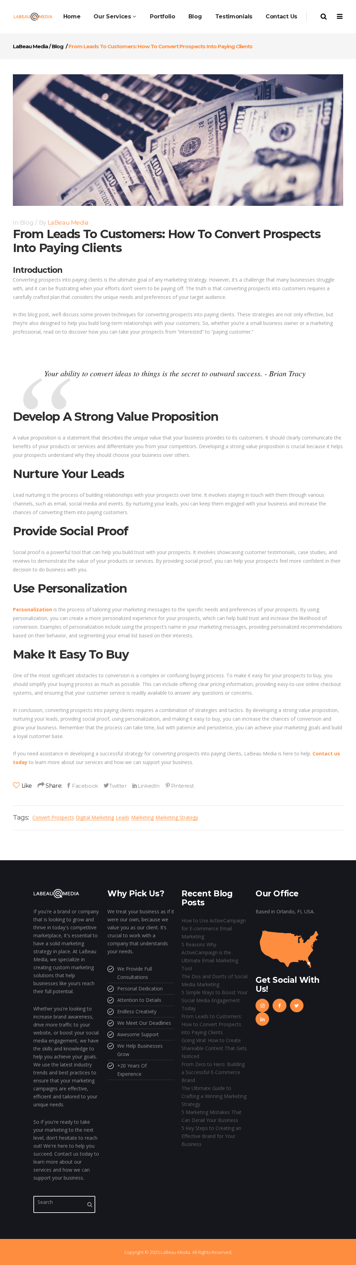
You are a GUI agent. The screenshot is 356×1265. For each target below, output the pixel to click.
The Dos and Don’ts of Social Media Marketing (214, 980)
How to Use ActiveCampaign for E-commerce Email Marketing (213, 928)
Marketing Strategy (176, 817)
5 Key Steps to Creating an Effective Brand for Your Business (211, 1136)
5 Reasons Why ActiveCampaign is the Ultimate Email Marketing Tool (209, 956)
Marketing (142, 817)
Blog (57, 46)
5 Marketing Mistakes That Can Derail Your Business (211, 1116)
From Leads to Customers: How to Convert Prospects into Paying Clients (211, 1024)
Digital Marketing (95, 817)
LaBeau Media (30, 46)
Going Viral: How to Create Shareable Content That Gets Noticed (214, 1048)
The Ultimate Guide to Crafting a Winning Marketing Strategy (213, 1096)
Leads (122, 817)
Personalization (32, 609)
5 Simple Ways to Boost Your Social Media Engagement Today (214, 1000)
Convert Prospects (53, 817)
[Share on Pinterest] (179, 786)
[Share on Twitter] (115, 786)
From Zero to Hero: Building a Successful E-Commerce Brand (213, 1072)
